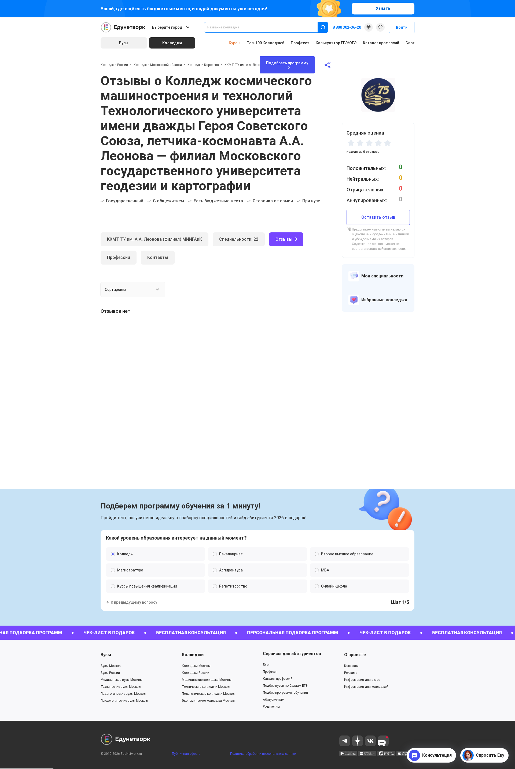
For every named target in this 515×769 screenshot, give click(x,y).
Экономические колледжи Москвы (208, 701)
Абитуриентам (273, 699)
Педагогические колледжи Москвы (208, 694)
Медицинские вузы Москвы (121, 680)
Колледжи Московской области (158, 65)
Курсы (234, 43)
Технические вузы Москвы (121, 687)
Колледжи (193, 654)
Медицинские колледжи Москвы (206, 680)
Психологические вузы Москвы (124, 701)
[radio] (351, 143)
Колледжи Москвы (196, 666)
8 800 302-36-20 (347, 27)
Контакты (351, 666)
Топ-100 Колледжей (265, 43)
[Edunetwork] (123, 27)
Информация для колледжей (366, 687)
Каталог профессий (381, 43)
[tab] (154, 239)
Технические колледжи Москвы (206, 687)
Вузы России (110, 673)
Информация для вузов (362, 680)
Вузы (106, 654)
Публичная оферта (186, 754)
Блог (410, 43)
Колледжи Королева (203, 65)
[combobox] (264, 27)
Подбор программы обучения (285, 692)
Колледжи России (114, 65)
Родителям (271, 706)
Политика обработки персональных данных (263, 754)
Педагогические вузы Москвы (123, 694)
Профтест (300, 43)
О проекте (355, 654)
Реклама (350, 673)
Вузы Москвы (111, 666)
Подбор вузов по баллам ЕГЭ (285, 686)
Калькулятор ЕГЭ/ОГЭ (336, 43)
